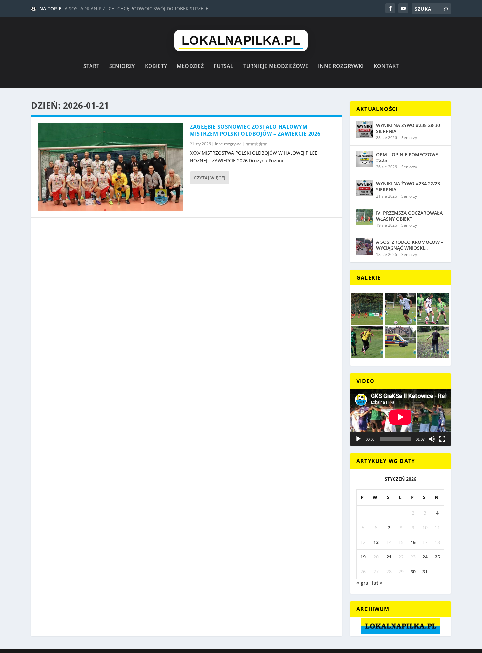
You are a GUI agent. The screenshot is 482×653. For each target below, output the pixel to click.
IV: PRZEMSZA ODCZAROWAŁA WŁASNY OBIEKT (409, 216)
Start (91, 66)
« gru (362, 583)
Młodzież (190, 66)
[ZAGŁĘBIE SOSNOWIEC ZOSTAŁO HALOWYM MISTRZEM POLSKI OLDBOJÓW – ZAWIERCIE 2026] (110, 167)
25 (437, 557)
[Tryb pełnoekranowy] (442, 439)
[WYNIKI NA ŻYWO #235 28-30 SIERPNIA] (364, 129)
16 (413, 542)
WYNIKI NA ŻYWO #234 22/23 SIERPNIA (408, 186)
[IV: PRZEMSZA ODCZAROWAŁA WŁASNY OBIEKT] (364, 217)
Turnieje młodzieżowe (275, 66)
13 (376, 542)
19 (363, 557)
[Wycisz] (432, 439)
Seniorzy (122, 66)
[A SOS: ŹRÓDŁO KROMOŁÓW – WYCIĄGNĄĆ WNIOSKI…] (364, 246)
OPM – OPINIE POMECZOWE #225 (407, 157)
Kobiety (156, 66)
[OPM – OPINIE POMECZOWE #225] (364, 159)
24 (425, 557)
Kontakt (386, 66)
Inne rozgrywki (341, 66)
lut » (377, 583)
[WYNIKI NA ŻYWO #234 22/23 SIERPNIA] (364, 188)
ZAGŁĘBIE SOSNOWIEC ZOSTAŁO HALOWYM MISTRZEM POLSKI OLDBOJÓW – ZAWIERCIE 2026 (255, 130)
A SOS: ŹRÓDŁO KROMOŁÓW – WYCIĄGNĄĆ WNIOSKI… (409, 245)
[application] (400, 417)
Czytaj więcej (209, 178)
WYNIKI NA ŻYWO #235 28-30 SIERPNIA (408, 128)
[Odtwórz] (358, 439)
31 (425, 571)
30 (413, 571)
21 (389, 557)
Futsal (223, 66)
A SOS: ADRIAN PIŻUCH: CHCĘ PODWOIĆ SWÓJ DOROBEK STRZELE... (138, 8)
